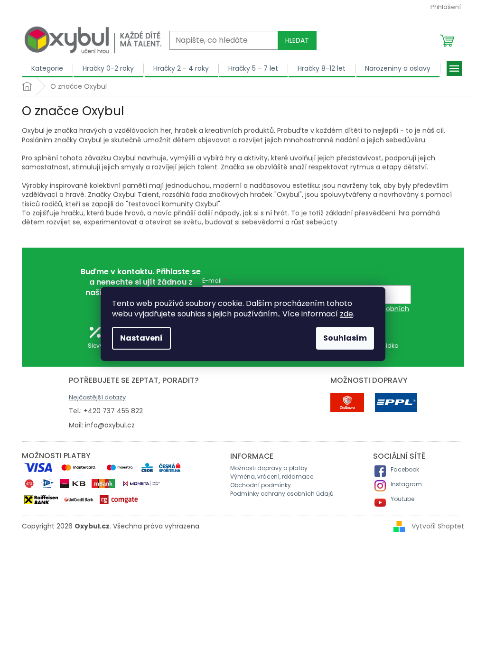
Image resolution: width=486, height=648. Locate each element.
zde (346, 313)
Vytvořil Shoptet (437, 526)
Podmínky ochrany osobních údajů (282, 494)
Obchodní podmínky (260, 485)
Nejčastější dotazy (97, 397)
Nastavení (141, 338)
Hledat (297, 40)
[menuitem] (47, 68)
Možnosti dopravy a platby (269, 468)
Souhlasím (345, 338)
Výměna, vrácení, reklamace (271, 476)
